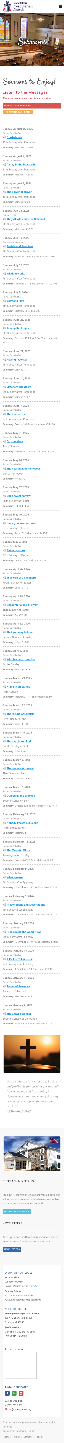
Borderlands (14, 137)
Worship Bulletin (18, 112)
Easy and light (15, 300)
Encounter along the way (22, 604)
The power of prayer (19, 191)
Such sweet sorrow (19, 495)
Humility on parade (18, 686)
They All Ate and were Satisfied (26, 219)
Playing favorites (17, 359)
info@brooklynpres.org (19, 1409)
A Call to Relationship (20, 959)
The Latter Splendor (19, 1013)
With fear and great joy (21, 659)
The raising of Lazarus (20, 714)
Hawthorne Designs (25, 1431)
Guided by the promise (21, 795)
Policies (40, 1437)
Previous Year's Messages (17, 105)
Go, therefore (15, 441)
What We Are (15, 877)
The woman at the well (20, 768)
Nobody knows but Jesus (22, 823)
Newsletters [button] (12, 1249)
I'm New (16, 1437)
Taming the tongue (18, 328)
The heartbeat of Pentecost (23, 468)
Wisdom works (16, 273)
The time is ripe (16, 414)
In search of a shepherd (21, 577)
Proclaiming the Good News (24, 932)
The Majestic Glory (18, 850)
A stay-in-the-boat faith (21, 164)
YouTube (32, 1286)
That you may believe (20, 632)
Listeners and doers (19, 386)
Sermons (28, 1437)
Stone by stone (16, 550)
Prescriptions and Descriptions (26, 904)
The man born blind (19, 741)
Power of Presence (18, 986)
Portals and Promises (20, 246)
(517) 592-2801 (14, 1405)
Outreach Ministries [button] (16, 1211)
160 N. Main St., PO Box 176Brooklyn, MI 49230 (22, 1317)
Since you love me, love (21, 523)
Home (6, 1437)
